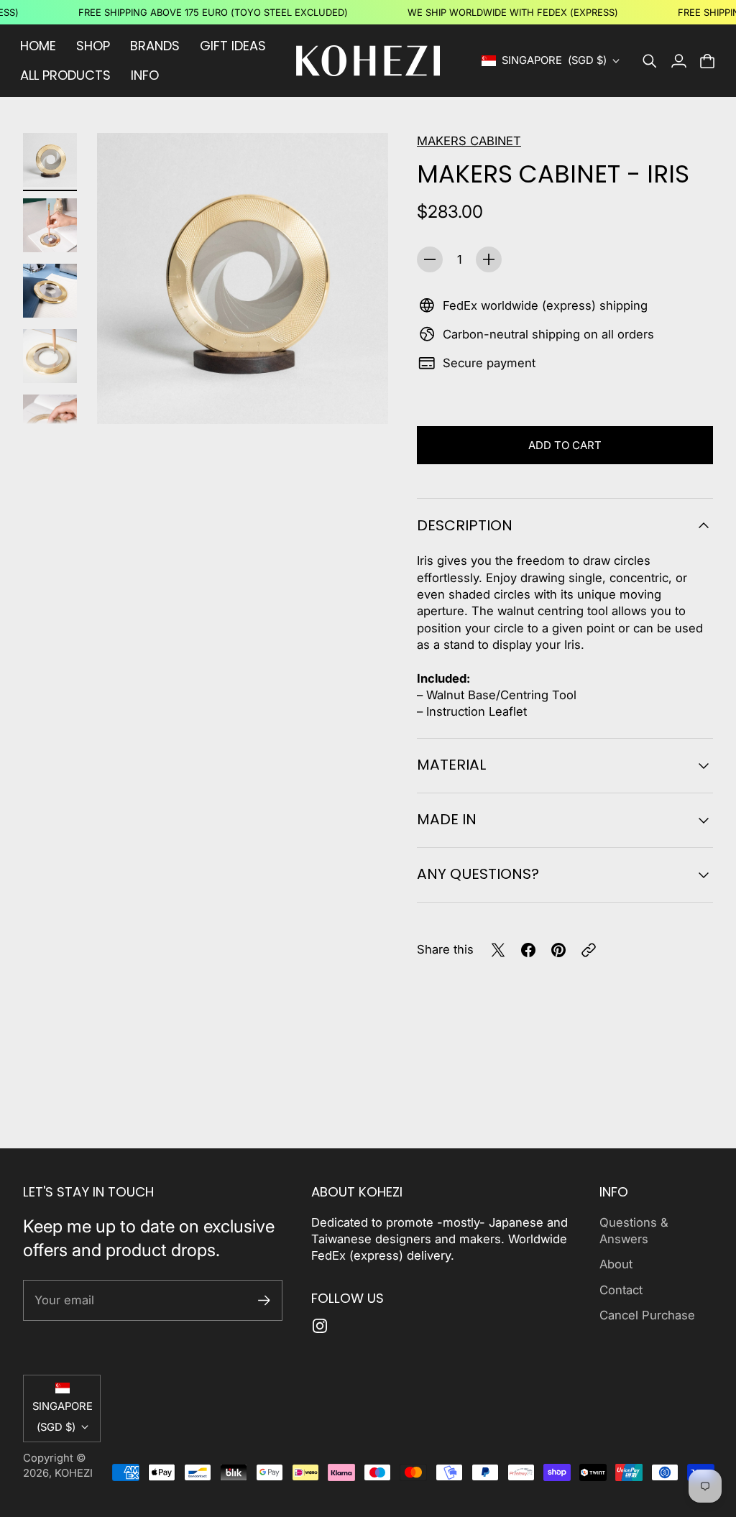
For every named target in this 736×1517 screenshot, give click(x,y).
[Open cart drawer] (707, 61)
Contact (621, 1290)
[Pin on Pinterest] (558, 950)
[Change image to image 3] (50, 291)
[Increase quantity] (489, 259)
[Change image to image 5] (50, 421)
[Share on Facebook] (528, 950)
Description (464, 525)
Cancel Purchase (647, 1315)
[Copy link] (589, 950)
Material (451, 765)
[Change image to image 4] (50, 356)
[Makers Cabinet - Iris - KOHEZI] (242, 278)
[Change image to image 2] (50, 225)
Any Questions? (478, 874)
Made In (447, 819)
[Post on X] (498, 950)
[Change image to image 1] (50, 160)
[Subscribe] (264, 1300)
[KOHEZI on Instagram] (319, 1325)
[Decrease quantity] (430, 259)
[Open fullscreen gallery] (361, 396)
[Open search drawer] (649, 61)
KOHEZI (74, 1473)
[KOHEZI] (368, 60)
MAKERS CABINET (469, 141)
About (615, 1264)
